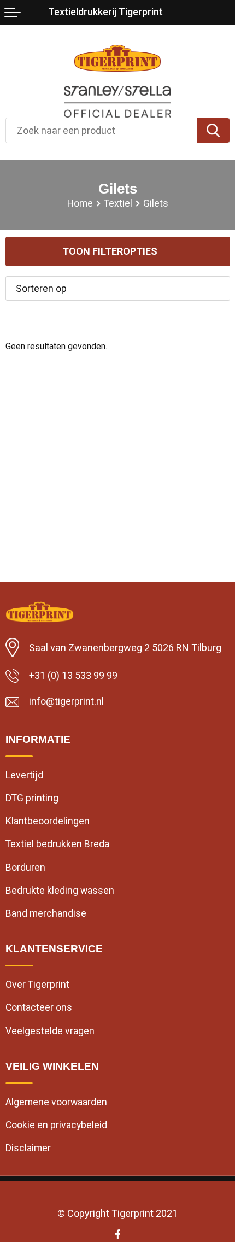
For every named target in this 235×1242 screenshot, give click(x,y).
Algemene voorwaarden (56, 1102)
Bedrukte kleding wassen (59, 890)
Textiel (118, 203)
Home (80, 203)
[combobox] (101, 130)
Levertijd (24, 775)
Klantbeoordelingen (47, 821)
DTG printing (31, 798)
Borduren (25, 867)
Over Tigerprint (37, 984)
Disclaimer (28, 1148)
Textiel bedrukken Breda (57, 844)
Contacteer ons (38, 1007)
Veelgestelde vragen (50, 1031)
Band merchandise (45, 913)
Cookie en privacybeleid (56, 1125)
